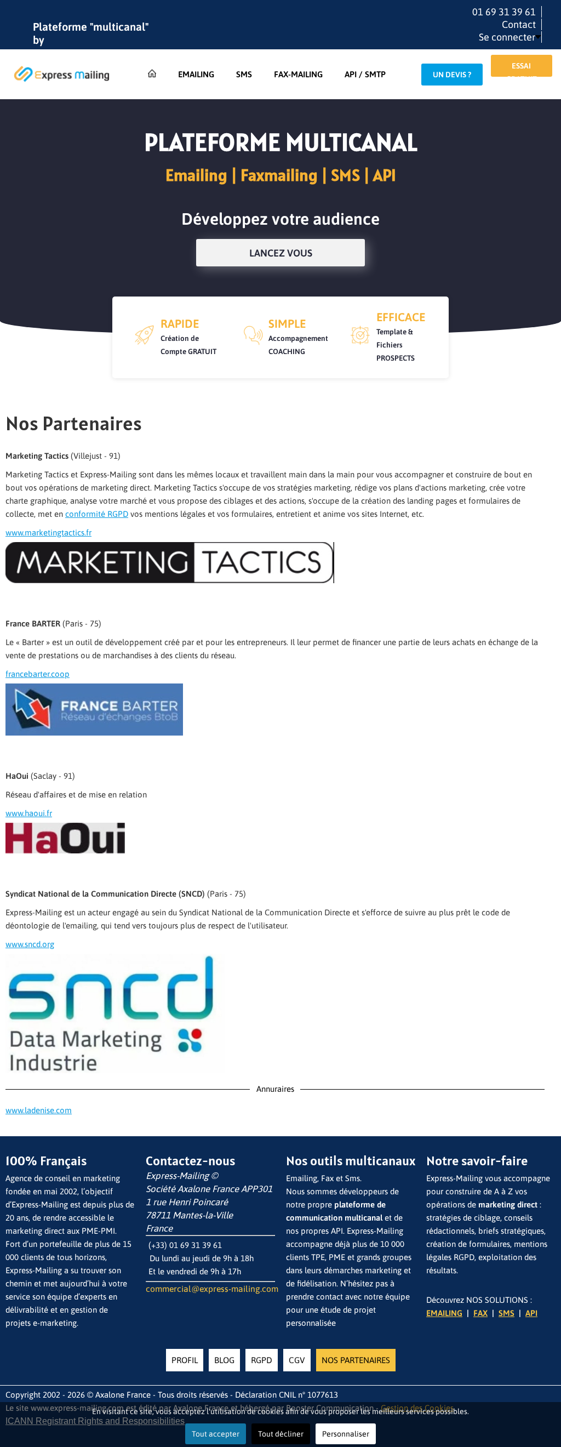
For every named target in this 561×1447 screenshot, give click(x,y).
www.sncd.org (29, 944)
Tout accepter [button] (215, 1433)
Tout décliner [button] (281, 1433)
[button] (510, 37)
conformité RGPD (96, 514)
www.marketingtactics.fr (48, 532)
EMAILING (444, 1313)
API (531, 1313)
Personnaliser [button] (345, 1433)
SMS (506, 1313)
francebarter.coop (37, 674)
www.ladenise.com (38, 1110)
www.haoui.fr (28, 813)
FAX (480, 1313)
